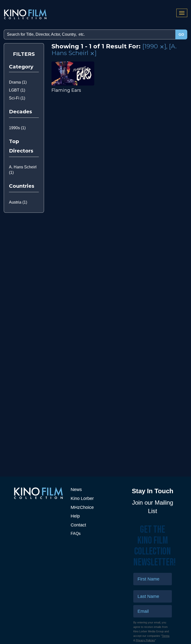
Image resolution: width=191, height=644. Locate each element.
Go (181, 34)
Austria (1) (18, 202)
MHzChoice (82, 507)
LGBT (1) (17, 90)
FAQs (76, 533)
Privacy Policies (145, 640)
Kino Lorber (82, 498)
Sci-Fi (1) (17, 98)
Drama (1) (18, 82)
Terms (166, 635)
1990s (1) (17, 128)
